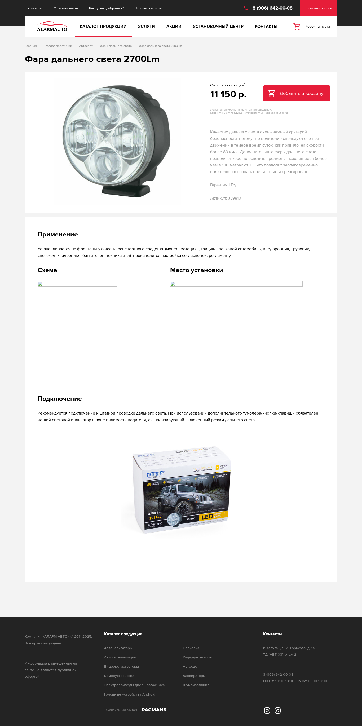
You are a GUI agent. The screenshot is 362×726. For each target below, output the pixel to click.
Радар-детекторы (197, 657)
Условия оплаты (66, 8)
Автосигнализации (120, 657)
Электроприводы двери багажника (134, 685)
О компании (34, 8)
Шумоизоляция (196, 685)
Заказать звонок (319, 8)
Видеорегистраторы (121, 666)
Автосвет (191, 666)
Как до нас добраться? (106, 8)
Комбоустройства (119, 676)
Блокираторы (194, 676)
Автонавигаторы (118, 648)
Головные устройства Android (129, 694)
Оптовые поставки (149, 8)
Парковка (191, 648)
